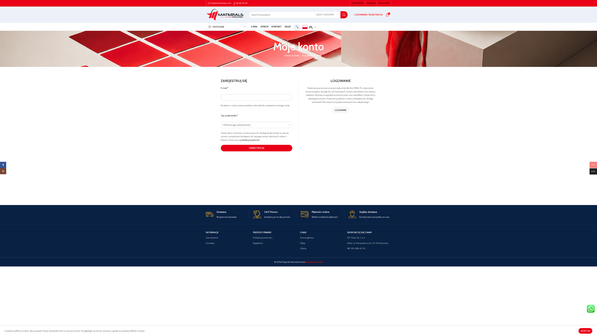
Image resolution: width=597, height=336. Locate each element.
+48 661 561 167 (241, 3)
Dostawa (210, 243)
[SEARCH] (344, 14)
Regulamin (258, 243)
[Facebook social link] (3, 165)
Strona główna (291, 56)
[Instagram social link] (3, 171)
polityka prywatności (250, 140)
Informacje (212, 232)
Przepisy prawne (262, 232)
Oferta (303, 248)
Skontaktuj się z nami (359, 232)
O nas (303, 232)
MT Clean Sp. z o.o (356, 237)
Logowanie (340, 110)
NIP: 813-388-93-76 (356, 248)
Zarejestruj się (256, 148)
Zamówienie (212, 237)
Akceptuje (585, 331)
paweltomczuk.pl (314, 262)
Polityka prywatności (262, 237)
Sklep (302, 243)
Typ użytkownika (229, 115)
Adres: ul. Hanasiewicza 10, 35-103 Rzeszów (367, 243)
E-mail (224, 87)
